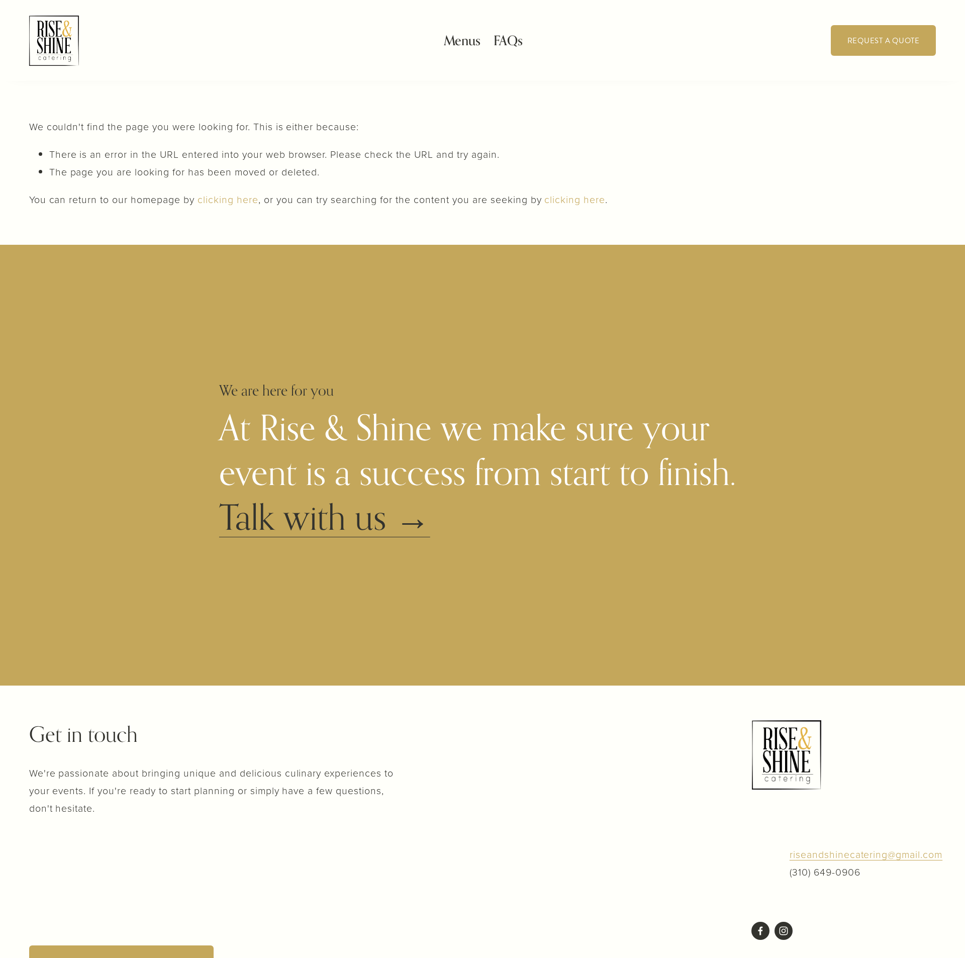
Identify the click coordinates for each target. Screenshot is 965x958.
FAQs (508, 40)
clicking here (228, 199)
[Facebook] (760, 931)
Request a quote (883, 40)
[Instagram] (784, 931)
